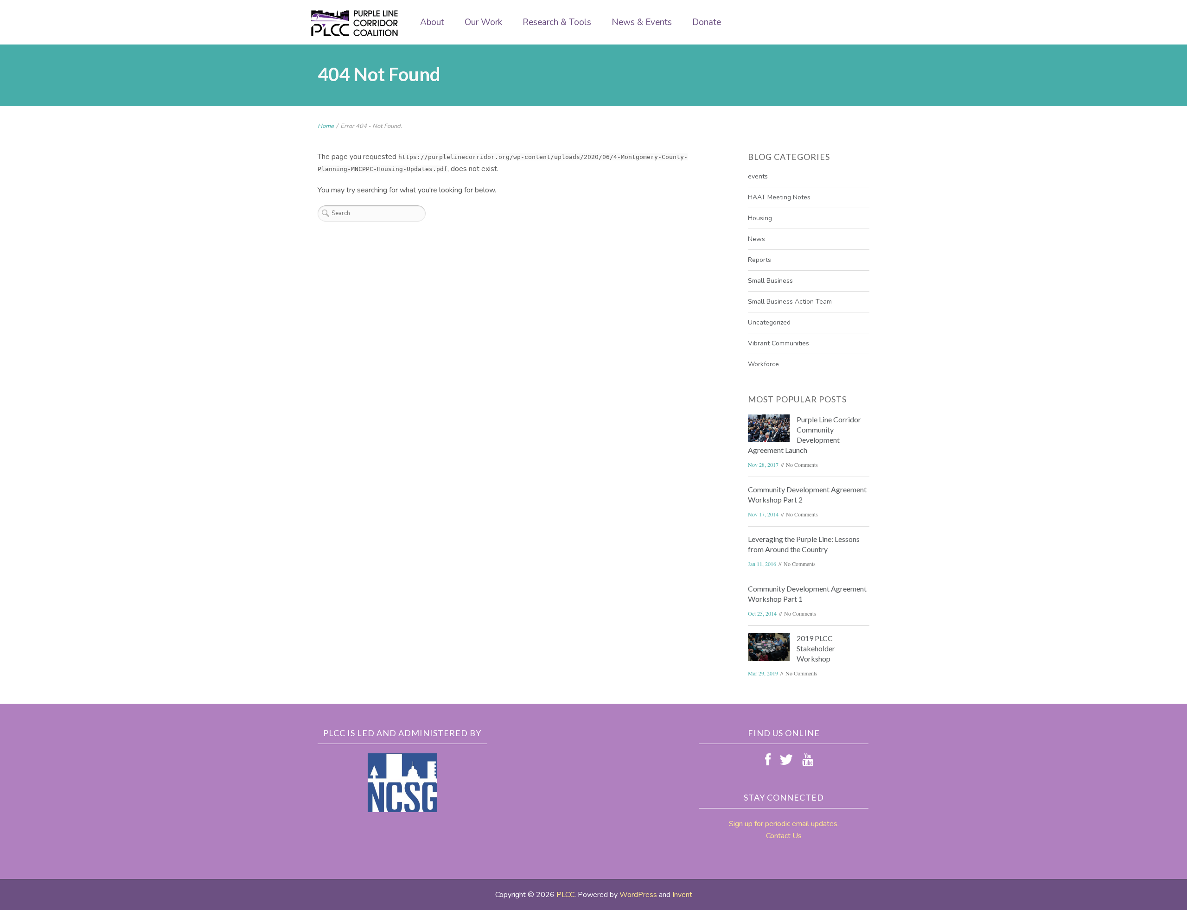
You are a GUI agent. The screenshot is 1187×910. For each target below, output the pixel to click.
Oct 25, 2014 (762, 613)
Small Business (770, 280)
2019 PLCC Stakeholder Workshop (816, 648)
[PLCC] (354, 23)
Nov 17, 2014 (763, 514)
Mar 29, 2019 (763, 673)
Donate (706, 22)
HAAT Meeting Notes (779, 197)
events (758, 176)
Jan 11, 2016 (762, 563)
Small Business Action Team (790, 301)
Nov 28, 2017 (763, 464)
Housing (760, 218)
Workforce (763, 364)
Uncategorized (769, 322)
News (756, 239)
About (432, 22)
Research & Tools (557, 22)
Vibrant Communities (778, 343)
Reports (759, 259)
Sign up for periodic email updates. (784, 824)
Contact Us (784, 836)
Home (326, 126)
